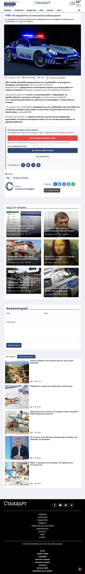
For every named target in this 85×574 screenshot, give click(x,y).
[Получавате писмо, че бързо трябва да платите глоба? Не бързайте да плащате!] (23, 224)
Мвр (8, 178)
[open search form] (79, 10)
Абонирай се (9, 4)
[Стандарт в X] (38, 165)
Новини (42, 514)
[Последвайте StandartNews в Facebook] (5, 6)
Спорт (42, 537)
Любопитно (42, 529)
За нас (42, 551)
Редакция (42, 557)
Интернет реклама (42, 559)
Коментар (11, 322)
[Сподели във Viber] (64, 184)
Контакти (42, 565)
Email (46, 313)
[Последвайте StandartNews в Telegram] (13, 6)
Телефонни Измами (20, 178)
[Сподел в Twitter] (60, 184)
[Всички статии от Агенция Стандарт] (9, 186)
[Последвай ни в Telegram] (71, 505)
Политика (42, 517)
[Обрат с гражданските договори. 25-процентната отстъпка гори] (17, 473)
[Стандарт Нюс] (15, 505)
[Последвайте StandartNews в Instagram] (7, 6)
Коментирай (53, 190)
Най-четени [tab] (10, 356)
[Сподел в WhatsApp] (73, 184)
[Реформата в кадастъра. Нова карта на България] (17, 397)
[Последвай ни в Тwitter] (66, 505)
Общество (42, 520)
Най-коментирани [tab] (26, 356)
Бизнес (42, 532)
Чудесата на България (42, 526)
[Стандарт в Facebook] (23, 165)
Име (8, 313)
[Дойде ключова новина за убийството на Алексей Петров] (61, 224)
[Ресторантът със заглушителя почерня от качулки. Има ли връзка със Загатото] (23, 281)
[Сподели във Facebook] (55, 184)
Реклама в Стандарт (42, 562)
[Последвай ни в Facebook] (54, 505)
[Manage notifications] (80, 569)
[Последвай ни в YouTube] (60, 505)
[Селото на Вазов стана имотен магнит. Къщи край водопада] (17, 371)
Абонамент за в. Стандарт (43, 571)
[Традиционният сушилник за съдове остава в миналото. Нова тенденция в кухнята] (17, 422)
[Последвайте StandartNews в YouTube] (10, 6)
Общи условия (42, 554)
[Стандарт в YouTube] (28, 165)
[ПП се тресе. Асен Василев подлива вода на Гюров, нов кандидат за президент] (17, 448)
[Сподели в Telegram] (69, 184)
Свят (42, 534)
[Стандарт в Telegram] (33, 165)
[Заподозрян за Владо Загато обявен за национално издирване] (23, 252)
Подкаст (42, 523)
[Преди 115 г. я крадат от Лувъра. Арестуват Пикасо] (61, 252)
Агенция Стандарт (57, 78)
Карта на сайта (42, 568)
